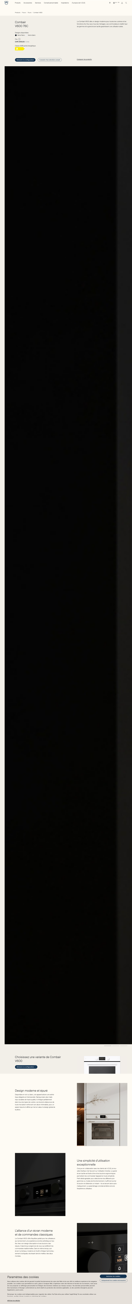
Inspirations (65, 3)
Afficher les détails (13, 1300)
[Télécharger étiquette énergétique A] (20, 50)
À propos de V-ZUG (78, 3)
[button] (102, 1064)
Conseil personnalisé (51, 3)
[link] (110, 3)
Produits (17, 3)
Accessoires (28, 3)
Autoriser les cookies (113, 1276)
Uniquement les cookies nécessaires (113, 1280)
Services (38, 3)
